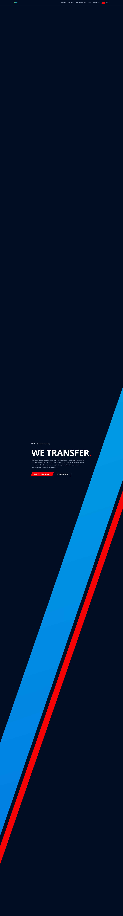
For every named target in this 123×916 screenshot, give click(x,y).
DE (103, 3)
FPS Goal (71, 3)
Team (89, 3)
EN (107, 3)
